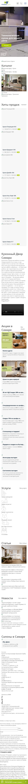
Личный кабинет (5, 705)
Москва (22, 771)
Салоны (11, 659)
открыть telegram (6, 628)
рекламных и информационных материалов (13, 745)
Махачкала (17, 771)
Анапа (2, 766)
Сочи (21, 776)
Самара (2, 776)
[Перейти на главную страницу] (5, 3)
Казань (22, 769)
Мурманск (3, 773)
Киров (2, 771)
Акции (3, 655)
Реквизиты (17, 659)
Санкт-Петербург (10, 776)
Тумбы (24, 654)
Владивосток (21, 766)
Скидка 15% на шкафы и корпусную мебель (11, 418)
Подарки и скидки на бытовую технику (13, 444)
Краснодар (10, 771)
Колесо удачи (7, 351)
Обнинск (8, 775)
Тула (23, 778)
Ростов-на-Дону (22, 775)
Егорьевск (11, 769)
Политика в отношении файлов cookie (12, 687)
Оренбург (14, 775)
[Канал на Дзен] (2, 703)
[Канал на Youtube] (2, 700)
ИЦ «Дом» (6, 642)
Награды (12, 660)
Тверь (20, 778)
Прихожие (19, 654)
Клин (5, 771)
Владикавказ (4, 768)
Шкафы (13, 654)
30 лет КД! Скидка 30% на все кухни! (13, 392)
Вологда (16, 768)
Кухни (3, 654)
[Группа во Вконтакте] (2, 696)
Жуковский (17, 769)
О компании (5, 659)
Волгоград (11, 768)
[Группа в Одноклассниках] (1, 698)
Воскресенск (4, 769)
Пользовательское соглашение (10, 686)
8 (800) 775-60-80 (6, 689)
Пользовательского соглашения (14, 757)
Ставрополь (3, 778)
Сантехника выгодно (10, 470)
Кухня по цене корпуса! (11, 379)
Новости (3, 662)
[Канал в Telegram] (2, 701)
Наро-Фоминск (16, 773)
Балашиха (14, 766)
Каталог (6, 45)
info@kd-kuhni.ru (6, 681)
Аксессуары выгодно (10, 457)
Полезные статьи (12, 662)
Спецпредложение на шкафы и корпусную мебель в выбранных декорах (13, 405)
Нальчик (8, 773)
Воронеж (21, 768)
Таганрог (15, 778)
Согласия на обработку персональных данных (11, 736)
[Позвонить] (21, 3)
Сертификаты (5, 660)
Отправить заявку (5, 752)
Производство (19, 660)
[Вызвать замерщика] (17, 3)
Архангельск (7, 766)
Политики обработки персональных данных (13, 758)
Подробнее (4, 301)
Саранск (17, 776)
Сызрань (10, 778)
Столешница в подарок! (11, 431)
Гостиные (8, 654)
